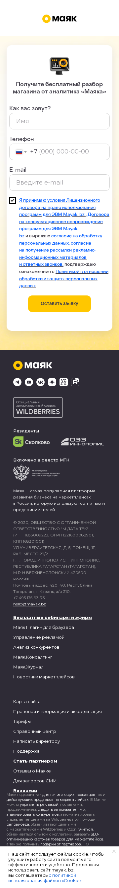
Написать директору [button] (36, 741)
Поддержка (26, 751)
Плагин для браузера (50, 627)
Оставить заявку (59, 303)
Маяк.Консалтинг (32, 657)
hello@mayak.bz (29, 603)
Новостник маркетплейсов (44, 676)
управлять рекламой (39, 804)
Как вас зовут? (30, 108)
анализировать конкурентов (33, 814)
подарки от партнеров (60, 844)
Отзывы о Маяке (32, 770)
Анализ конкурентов (36, 647)
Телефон (21, 139)
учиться (85, 829)
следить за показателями (61, 809)
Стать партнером (35, 761)
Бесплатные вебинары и (43, 617)
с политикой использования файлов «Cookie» (45, 877)
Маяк (19, 627)
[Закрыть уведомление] (114, 851)
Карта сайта (27, 701)
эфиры (83, 617)
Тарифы (22, 721)
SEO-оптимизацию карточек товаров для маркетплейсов (55, 836)
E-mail (17, 169)
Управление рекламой (38, 637)
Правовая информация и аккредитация (57, 711)
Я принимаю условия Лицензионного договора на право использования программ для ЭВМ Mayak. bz (59, 207)
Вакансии (25, 790)
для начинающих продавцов (68, 794)
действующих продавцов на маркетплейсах (48, 799)
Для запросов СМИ (35, 780)
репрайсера (18, 824)
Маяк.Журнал (28, 666)
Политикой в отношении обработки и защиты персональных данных (63, 279)
